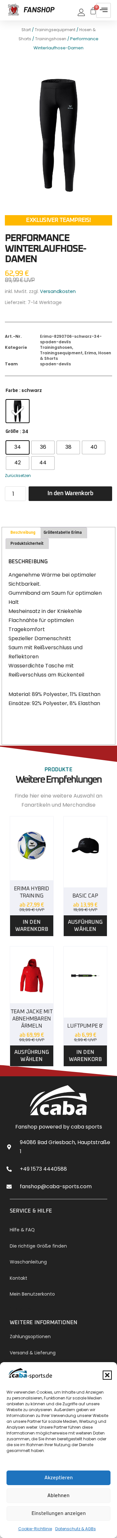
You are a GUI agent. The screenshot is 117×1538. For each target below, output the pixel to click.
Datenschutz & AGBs (75, 1529)
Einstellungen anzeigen (59, 1513)
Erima (90, 353)
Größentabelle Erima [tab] (63, 533)
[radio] (17, 411)
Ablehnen (58, 1495)
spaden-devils (55, 364)
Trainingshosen (50, 39)
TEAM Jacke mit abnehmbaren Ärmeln (32, 1019)
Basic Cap (85, 895)
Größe (12, 431)
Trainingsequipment (55, 29)
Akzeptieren (59, 1477)
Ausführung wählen (85, 926)
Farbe (12, 390)
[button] (107, 1375)
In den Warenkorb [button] (31, 926)
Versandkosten (58, 291)
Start (26, 29)
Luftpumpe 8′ (85, 1026)
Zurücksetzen (18, 475)
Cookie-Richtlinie (35, 1529)
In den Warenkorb (70, 493)
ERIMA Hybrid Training (31, 892)
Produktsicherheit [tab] (27, 544)
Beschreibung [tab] (22, 533)
